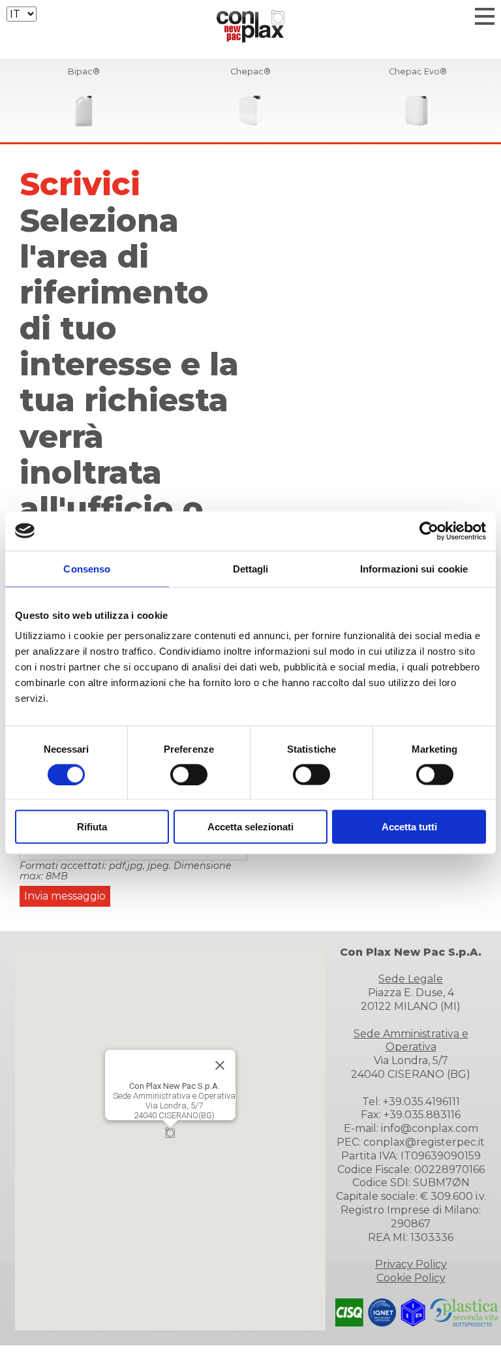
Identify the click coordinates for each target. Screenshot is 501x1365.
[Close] (219, 1065)
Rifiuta (92, 826)
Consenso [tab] (86, 568)
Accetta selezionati (250, 826)
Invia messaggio (65, 896)
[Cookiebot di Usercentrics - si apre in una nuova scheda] (429, 531)
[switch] (188, 774)
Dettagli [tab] (251, 568)
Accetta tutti (409, 826)
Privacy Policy (411, 1264)
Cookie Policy (411, 1278)
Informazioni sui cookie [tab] (414, 568)
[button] (170, 1132)
